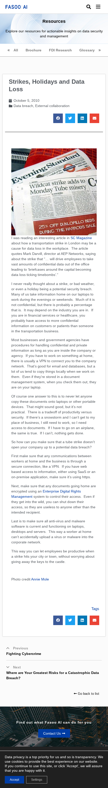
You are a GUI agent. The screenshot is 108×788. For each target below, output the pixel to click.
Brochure (33, 50)
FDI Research (60, 50)
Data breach (23, 106)
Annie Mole (40, 579)
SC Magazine (81, 238)
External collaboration (52, 106)
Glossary (87, 50)
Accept (14, 779)
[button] (102, 7)
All (16, 50)
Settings (36, 779)
